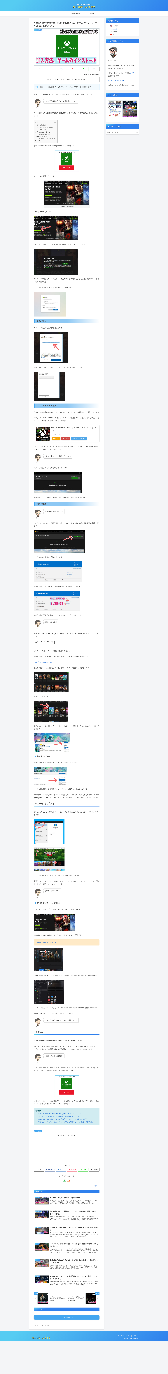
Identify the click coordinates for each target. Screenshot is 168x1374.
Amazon (56, 438)
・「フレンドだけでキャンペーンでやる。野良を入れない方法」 (58, 1116)
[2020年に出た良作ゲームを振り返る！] (115, 105)
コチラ (132, 73)
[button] (94, 69)
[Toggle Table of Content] (54, 122)
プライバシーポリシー (124, 1335)
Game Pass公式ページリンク (47, 942)
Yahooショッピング (79, 438)
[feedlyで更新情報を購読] (64, 1179)
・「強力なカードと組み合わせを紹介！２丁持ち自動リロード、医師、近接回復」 (64, 1122)
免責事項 (134, 1335)
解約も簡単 (43, 129)
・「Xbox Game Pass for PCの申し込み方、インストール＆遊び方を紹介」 (62, 1119)
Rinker (59, 433)
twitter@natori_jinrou (116, 80)
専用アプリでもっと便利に (49, 138)
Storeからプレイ (41, 136)
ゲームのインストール (43, 132)
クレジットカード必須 (46, 127)
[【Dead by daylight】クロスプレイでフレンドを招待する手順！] (129, 113)
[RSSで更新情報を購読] (68, 1179)
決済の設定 (42, 125)
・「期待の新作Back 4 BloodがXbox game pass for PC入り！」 (58, 1113)
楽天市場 (66, 438)
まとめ (38, 141)
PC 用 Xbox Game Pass (43, 662)
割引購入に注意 (46, 134)
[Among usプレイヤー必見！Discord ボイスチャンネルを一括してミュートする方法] (129, 105)
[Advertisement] (66, 1149)
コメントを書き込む (67, 1317)
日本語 (115, 29)
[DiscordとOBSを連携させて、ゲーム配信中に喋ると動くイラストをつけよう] (115, 113)
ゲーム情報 (38, 1131)
